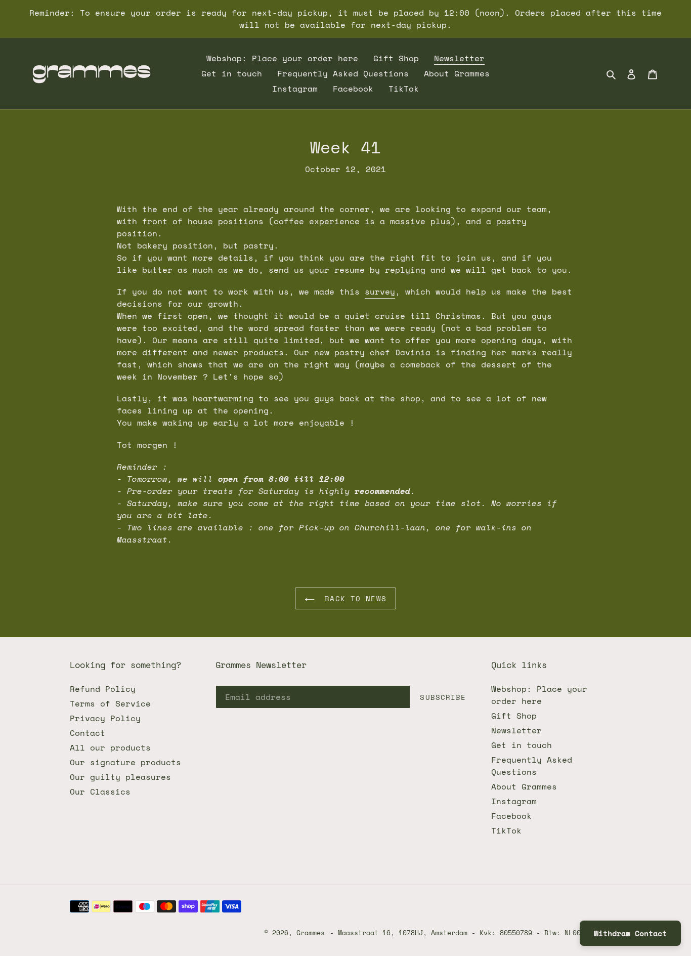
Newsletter (516, 730)
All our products (110, 747)
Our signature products (125, 762)
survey (380, 291)
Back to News (353, 598)
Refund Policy (103, 689)
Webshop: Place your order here (539, 695)
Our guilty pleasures (120, 777)
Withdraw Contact (630, 933)
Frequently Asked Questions (531, 766)
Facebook (511, 816)
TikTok (506, 830)
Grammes (310, 933)
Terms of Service (110, 703)
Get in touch (521, 745)
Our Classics (100, 791)
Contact (87, 733)
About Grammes (524, 786)
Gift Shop (514, 716)
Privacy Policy (105, 718)
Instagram (514, 801)
